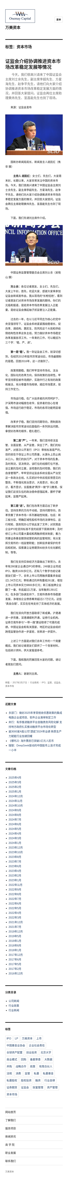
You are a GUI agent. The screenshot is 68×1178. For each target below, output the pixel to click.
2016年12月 (16, 973)
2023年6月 (15, 866)
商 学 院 (10, 1144)
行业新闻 (34, 682)
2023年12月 (16, 847)
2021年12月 (16, 922)
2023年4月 (15, 871)
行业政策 (14, 1005)
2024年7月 (15, 819)
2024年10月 (16, 805)
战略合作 (21, 1066)
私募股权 (12, 1080)
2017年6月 (15, 959)
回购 (23, 1059)
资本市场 (9, 686)
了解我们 (10, 1120)
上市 (39, 1038)
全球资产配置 (14, 1052)
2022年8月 (15, 894)
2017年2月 (15, 968)
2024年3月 (15, 838)
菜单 (58, 19)
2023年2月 (15, 875)
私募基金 (48, 1073)
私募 (36, 1073)
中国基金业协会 (16, 1045)
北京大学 (46, 1052)
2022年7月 (15, 898)
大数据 (48, 1059)
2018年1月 (15, 950)
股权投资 (26, 1080)
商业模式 (12, 1059)
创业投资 (31, 1052)
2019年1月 (15, 940)
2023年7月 (15, 861)
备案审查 (35, 1059)
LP (16, 1038)
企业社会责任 (37, 1045)
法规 (9, 1073)
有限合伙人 (45, 1066)
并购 (9, 1066)
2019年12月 (16, 931)
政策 (32, 1066)
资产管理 (52, 1087)
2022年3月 (15, 917)
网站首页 (10, 1112)
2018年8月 (15, 945)
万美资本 (12, 27)
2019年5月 (15, 936)
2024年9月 (15, 810)
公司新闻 (14, 1001)
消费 (18, 1073)
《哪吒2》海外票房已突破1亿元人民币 (31, 740)
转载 (7, 682)
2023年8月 (15, 857)
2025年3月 (15, 782)
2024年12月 (16, 796)
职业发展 (10, 1153)
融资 (38, 1080)
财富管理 (38, 1087)
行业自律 (49, 1080)
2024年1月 (15, 843)
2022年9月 (15, 889)
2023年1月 (15, 880)
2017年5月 (15, 964)
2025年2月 (15, 787)
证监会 (57, 682)
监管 (50, 682)
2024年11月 (15, 801)
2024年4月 (15, 833)
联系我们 (10, 1161)
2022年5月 (15, 908)
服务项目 (10, 1128)
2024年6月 (15, 824)
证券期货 (12, 1087)
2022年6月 (15, 903)
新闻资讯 (10, 1136)
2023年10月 (16, 852)
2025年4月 (15, 777)
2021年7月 (15, 926)
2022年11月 (15, 885)
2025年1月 (15, 791)
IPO (43, 682)
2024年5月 (15, 829)
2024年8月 (15, 815)
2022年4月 (15, 912)
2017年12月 (16, 954)
